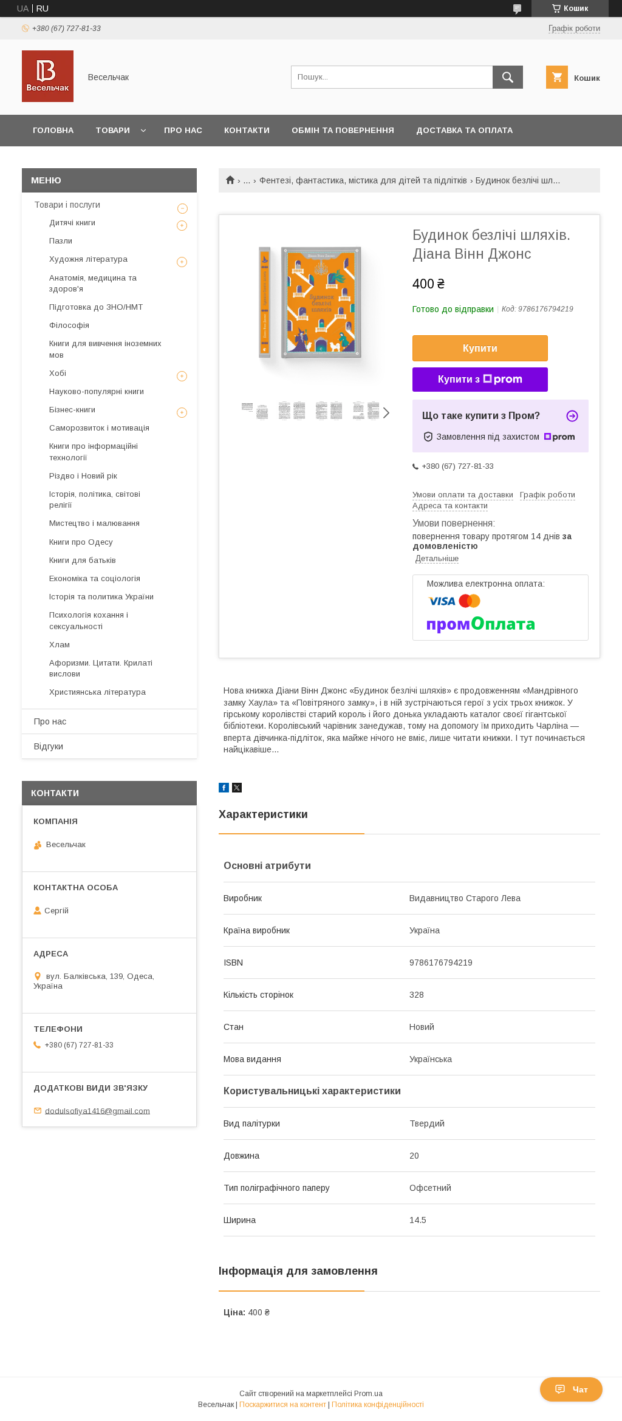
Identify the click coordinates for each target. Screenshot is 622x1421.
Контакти (247, 130)
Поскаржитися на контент (282, 1404)
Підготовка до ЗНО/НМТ (96, 307)
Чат (580, 1389)
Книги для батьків (82, 560)
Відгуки (48, 746)
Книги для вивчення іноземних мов (105, 349)
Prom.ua (368, 1393)
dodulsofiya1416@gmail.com (97, 1110)
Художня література (88, 259)
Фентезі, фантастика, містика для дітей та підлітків (363, 180)
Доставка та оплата (464, 130)
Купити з (459, 379)
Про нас (183, 130)
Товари (112, 130)
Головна (53, 130)
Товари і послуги (67, 205)
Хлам (59, 644)
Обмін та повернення (343, 130)
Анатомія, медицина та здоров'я (93, 283)
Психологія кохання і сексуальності (88, 620)
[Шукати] (508, 77)
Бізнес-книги (72, 409)
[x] (237, 789)
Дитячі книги (72, 222)
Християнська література (97, 692)
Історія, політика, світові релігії (94, 499)
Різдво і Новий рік (83, 475)
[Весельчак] (47, 99)
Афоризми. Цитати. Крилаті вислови (100, 668)
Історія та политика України (101, 596)
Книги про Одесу (81, 542)
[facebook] (224, 789)
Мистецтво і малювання (94, 523)
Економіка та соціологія (94, 578)
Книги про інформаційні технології (93, 451)
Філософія (69, 325)
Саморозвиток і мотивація (99, 427)
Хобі (57, 373)
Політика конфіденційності (378, 1404)
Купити (480, 348)
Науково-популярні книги (96, 391)
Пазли (60, 240)
